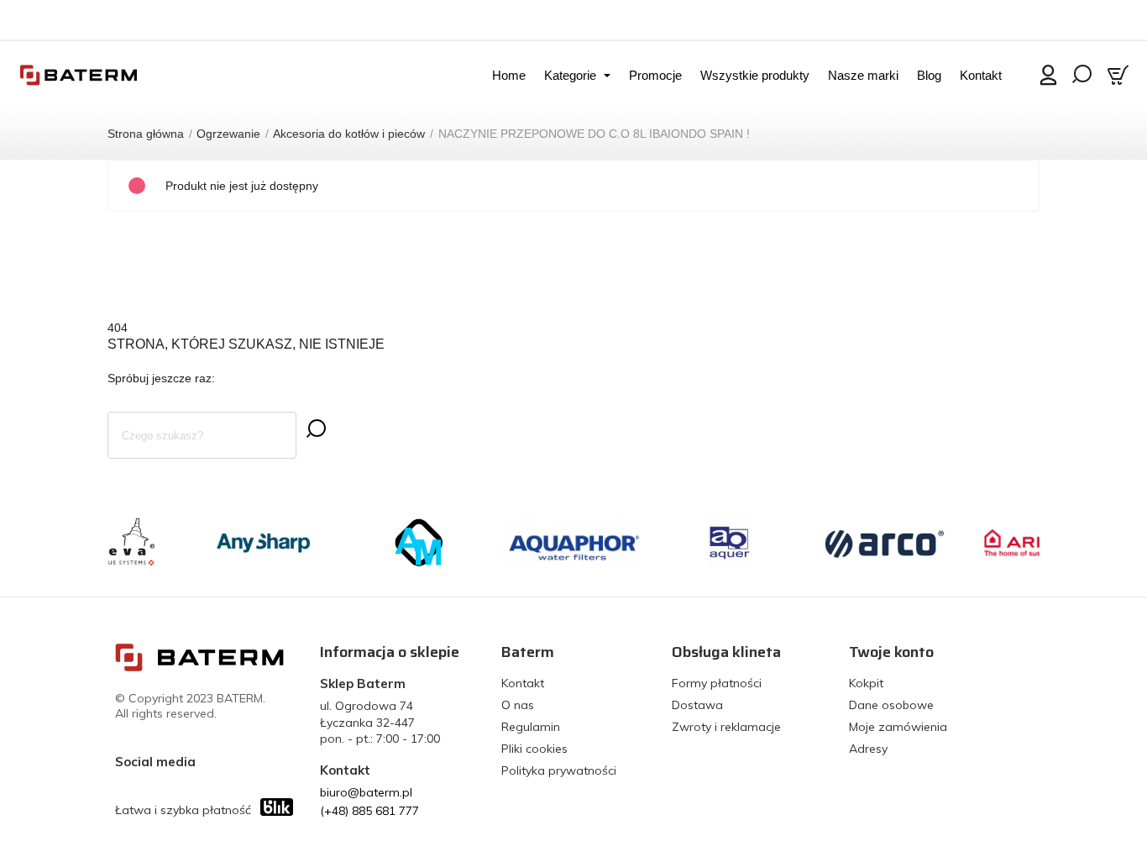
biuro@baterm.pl (366, 792)
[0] (1120, 74)
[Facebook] (212, 761)
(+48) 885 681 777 (369, 810)
